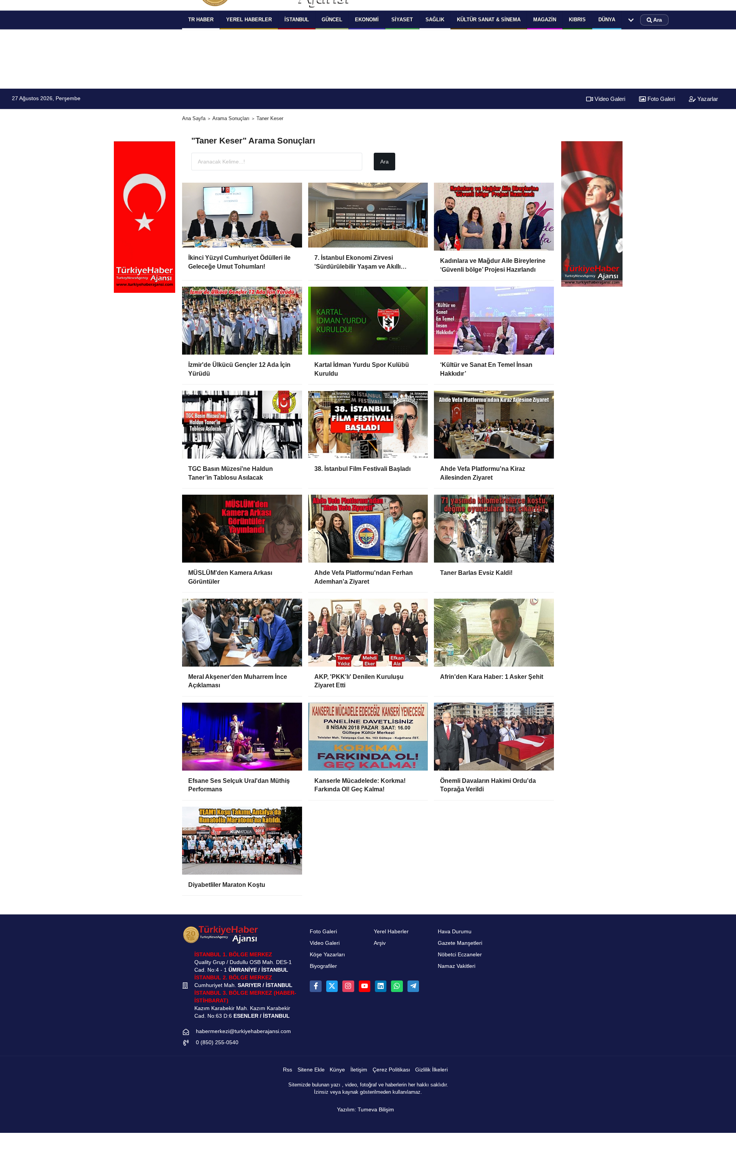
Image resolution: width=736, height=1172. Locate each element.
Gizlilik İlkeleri (431, 1070)
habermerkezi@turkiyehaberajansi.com (243, 1031)
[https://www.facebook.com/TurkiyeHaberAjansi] (315, 986)
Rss (287, 1070)
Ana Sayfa (193, 118)
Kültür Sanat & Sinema (489, 19)
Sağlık (435, 19)
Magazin (544, 19)
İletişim (358, 1070)
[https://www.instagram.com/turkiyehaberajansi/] (348, 986)
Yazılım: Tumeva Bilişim (365, 1110)
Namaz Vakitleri (456, 966)
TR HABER (201, 19)
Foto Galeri (660, 99)
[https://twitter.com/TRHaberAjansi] (332, 986)
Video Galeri (609, 99)
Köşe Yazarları (327, 954)
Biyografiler (323, 966)
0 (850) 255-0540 (217, 1042)
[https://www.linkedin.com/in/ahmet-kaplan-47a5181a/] (380, 986)
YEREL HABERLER (249, 19)
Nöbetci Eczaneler (460, 954)
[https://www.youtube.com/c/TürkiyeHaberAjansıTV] (364, 986)
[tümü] (631, 20)
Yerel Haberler (391, 931)
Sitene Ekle (311, 1070)
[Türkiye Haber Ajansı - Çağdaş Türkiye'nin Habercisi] (220, 935)
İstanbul (296, 19)
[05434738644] (396, 986)
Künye (337, 1070)
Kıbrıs (577, 19)
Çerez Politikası (391, 1070)
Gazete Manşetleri (460, 943)
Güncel (332, 19)
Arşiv (380, 943)
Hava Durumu (455, 931)
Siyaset (402, 19)
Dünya (606, 19)
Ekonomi (367, 19)
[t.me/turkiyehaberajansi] (413, 986)
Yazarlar (707, 99)
